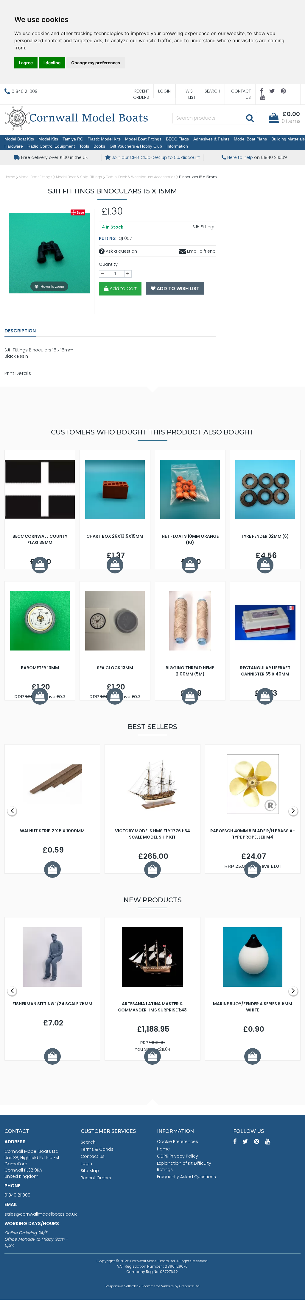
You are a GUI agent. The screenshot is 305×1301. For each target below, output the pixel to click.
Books (99, 146)
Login (164, 91)
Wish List (190, 94)
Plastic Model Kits (104, 139)
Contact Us (241, 94)
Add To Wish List (177, 288)
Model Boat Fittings (143, 139)
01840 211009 (17, 1195)
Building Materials (288, 139)
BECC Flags (177, 139)
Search (212, 91)
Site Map (90, 1171)
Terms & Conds (97, 1149)
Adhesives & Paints (211, 139)
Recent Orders (141, 94)
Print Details (17, 373)
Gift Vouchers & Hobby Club (136, 146)
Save (80, 212)
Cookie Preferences (177, 1141)
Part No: (108, 238)
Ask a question (121, 251)
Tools (84, 146)
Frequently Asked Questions (186, 1177)
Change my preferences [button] (95, 62)
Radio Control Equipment (51, 146)
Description (20, 330)
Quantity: (109, 264)
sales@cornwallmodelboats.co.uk (40, 1214)
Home (9, 176)
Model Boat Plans (250, 139)
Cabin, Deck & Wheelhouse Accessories (140, 176)
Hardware (13, 146)
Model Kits (48, 139)
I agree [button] (26, 62)
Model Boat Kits (19, 139)
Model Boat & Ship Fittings (79, 176)
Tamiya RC (73, 139)
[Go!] (249, 117)
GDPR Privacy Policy (177, 1156)
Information (177, 146)
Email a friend (201, 251)
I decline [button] (51, 62)
